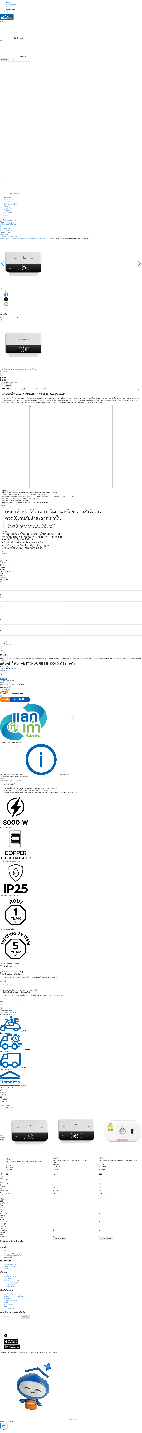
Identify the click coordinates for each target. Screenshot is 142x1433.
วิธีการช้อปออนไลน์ (10, 1251)
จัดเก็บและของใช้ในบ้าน (8, 224)
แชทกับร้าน (3, 577)
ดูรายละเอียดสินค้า (60, 1238)
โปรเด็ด (6, 210)
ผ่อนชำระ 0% (13, 1012)
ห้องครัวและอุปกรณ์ (6, 230)
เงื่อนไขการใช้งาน (10, 1276)
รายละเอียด (3, 981)
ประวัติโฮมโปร (9, 1294)
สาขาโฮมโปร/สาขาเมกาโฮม (13, 1296)
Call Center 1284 (9, 1308)
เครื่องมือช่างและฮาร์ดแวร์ (8, 236)
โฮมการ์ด (9, 2)
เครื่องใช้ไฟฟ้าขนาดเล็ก (7, 218)
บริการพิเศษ (8, 212)
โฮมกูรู (6, 206)
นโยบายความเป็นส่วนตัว (12, 1280)
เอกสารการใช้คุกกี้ (10, 1284)
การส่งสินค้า (8, 1278)
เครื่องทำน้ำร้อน (32, 238)
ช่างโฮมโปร (8, 208)
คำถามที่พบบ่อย (9, 1253)
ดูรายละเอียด (4, 696)
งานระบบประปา (5, 228)
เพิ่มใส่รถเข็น (7, 385)
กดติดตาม (12, 561)
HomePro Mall (8, 202)
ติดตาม (25, 1317)
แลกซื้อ (2, 779)
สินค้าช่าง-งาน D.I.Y (10, 204)
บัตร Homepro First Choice (12, 1269)
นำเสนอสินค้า (8, 1304)
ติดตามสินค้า (8, 1257)
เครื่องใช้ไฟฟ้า (4, 216)
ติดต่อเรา (7, 1306)
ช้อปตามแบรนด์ (9, 200)
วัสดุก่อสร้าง (4, 234)
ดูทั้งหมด (2, 320)
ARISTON (3, 660)
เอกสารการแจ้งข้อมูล (11, 1282)
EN (8, 11)
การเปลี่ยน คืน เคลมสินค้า (12, 1255)
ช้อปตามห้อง (8, 198)
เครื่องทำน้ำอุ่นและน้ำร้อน (18, 238)
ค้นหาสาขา (9, 7)
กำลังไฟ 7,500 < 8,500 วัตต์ (46, 238)
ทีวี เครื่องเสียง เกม (6, 222)
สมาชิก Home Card (10, 1264)
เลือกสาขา (23, 56)
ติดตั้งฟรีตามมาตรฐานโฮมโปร (29, 974)
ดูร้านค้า (2, 575)
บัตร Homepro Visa (10, 1267)
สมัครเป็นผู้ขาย (11, 5)
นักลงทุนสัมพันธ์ (9, 1298)
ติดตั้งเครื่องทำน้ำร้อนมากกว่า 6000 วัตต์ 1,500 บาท (33, 993)
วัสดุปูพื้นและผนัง (5, 232)
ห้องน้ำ (2, 226)
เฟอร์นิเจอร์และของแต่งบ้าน (9, 220)
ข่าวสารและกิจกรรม (10, 1300)
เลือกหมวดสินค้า (12, 193)
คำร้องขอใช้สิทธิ (9, 1286)
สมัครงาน (7, 1302)
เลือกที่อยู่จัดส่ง (18, 38)
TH (5, 11)
